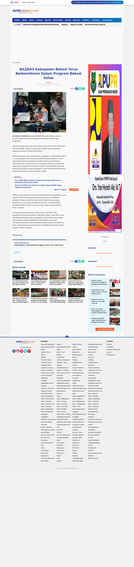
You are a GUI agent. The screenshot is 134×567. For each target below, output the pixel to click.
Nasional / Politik (93, 386)
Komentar (19, 89)
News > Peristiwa (93, 401)
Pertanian (44, 424)
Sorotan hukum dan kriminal (64, 435)
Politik (90, 424)
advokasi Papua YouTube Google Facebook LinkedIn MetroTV (96, 453)
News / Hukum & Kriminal (49, 399)
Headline (85, 20)
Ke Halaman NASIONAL (104, 266)
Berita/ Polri (92, 352)
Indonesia (96, 20)
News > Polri (76, 406)
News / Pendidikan (94, 399)
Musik (74, 383)
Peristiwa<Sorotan (78, 422)
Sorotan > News (77, 432)
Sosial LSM (75, 443)
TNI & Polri (60, 445)
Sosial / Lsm (76, 440)
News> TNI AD (61, 411)
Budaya (39, 20)
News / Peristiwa (46, 401)
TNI (42, 445)
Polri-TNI (59, 430)
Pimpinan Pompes (78, 424)
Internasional (107, 20)
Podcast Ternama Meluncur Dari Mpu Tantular (98, 301)
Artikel (74, 347)
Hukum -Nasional (78, 367)
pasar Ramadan (93, 458)
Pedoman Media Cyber (114, 349)
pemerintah (44, 461)
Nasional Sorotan (46, 391)
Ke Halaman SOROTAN (104, 253)
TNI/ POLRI (44, 453)
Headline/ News (93, 362)
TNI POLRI (75, 448)
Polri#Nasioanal (93, 427)
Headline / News (46, 362)
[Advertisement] (67, 43)
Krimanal (75, 378)
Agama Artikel (77, 24)
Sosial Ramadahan (94, 443)
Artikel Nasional (93, 347)
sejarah (59, 461)
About (26, 354)
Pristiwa (75, 430)
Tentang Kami (38, 351)
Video (18, 24)
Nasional (92, 261)
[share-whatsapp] (83, 88)
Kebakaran (44, 378)
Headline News (77, 362)
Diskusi (68, 20)
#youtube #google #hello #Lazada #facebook (41, 24)
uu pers (109, 352)
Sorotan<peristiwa (62, 437)
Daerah (48, 20)
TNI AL (43, 448)
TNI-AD (74, 450)
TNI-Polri (91, 450)
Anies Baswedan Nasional (95, 24)
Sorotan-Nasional (78, 435)
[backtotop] (67, 337)
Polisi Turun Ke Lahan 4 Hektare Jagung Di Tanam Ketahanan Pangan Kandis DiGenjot (98, 2)
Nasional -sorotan (78, 386)
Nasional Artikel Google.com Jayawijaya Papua (80, 388)
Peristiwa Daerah (62, 419)
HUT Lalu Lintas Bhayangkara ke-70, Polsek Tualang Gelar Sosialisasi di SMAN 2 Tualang (98, 311)
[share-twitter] (80, 88)
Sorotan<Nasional (93, 435)
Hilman (74, 365)
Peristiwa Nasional (78, 419)
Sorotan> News (77, 437)
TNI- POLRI (60, 450)
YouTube (30, 354)
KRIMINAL (91, 375)
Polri (58, 427)
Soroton (90, 437)
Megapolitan (76, 380)
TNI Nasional (61, 448)
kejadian (91, 456)
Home (16, 2)
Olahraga (75, 411)
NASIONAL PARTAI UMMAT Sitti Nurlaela (96, 383)
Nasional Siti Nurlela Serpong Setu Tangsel (96, 388)
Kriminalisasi (92, 378)
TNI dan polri (92, 448)
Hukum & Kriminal (47, 367)
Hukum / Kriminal (93, 367)
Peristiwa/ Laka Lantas (64, 422)
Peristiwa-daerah (46, 422)
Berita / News (92, 349)
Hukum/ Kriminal (46, 375)
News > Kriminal (62, 404)
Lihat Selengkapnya (104, 329)
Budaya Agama (77, 355)
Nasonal (59, 393)
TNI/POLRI (60, 453)
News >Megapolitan (47, 409)
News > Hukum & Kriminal (49, 404)
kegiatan (75, 456)
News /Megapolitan (78, 401)
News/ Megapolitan (78, 409)
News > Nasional (93, 404)
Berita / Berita (76, 349)
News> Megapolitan (47, 411)
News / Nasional (77, 399)
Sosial (58, 440)
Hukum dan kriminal (63, 373)
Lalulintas (44, 380)
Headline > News (62, 362)
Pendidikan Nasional (63, 417)
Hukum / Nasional (46, 370)
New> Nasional (93, 393)
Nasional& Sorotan (78, 391)
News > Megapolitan (78, 404)
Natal (74, 393)
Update (74, 189)
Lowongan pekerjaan (63, 380)
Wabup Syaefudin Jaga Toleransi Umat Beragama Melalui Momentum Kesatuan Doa (99, 320)
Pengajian (75, 417)
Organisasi (44, 414)
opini (58, 458)
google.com (45, 456)
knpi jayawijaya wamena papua (49, 458)
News (58, 396)
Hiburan (59, 365)
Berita (24, 20)
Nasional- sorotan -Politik (96, 391)
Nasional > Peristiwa (47, 388)
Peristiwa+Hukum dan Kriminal (96, 419)
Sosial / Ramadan (93, 440)
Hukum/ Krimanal (94, 373)
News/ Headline (62, 409)
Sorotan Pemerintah (94, 432)
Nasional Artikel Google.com (64, 388)
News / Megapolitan (78, 396)
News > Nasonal (46, 406)
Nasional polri (61, 391)
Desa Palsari (58, 20)
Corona (90, 355)
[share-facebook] (76, 88)
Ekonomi (76, 20)
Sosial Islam (60, 443)
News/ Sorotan (93, 409)
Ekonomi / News (46, 360)
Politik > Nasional (46, 427)
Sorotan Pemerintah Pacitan (49, 435)
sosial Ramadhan (77, 461)
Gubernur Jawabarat (63, 360)
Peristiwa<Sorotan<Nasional (96, 422)
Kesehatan (60, 378)
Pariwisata (91, 414)
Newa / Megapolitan (47, 396)
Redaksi (109, 344)
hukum (59, 456)
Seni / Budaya (45, 432)
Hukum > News (77, 370)
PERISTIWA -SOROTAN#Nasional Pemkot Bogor (64, 414)
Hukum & (91, 365)
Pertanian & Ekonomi (63, 424)
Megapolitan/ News (63, 383)
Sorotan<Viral (45, 437)
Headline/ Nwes (46, 365)
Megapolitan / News (94, 380)
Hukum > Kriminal (62, 370)
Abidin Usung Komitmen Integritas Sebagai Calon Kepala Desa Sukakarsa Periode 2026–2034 (99, 282)
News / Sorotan (61, 401)
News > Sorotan (93, 406)
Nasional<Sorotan (46, 393)
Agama (65, 24)
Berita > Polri (61, 352)
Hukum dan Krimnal (47, 373)
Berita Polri (75, 352)
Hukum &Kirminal (62, 367)
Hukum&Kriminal (78, 373)
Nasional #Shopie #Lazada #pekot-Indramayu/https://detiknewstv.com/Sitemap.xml (64, 386)
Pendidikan (44, 417)
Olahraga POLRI (93, 411)
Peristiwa (91, 417)
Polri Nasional (76, 427)
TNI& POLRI (44, 450)
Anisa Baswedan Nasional (64, 347)
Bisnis (31, 20)
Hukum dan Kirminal (94, 370)
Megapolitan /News (47, 383)
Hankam (75, 360)
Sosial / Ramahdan (47, 443)
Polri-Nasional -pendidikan (49, 430)
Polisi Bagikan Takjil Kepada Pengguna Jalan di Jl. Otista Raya (38, 245)
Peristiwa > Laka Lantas (48, 419)
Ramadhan (91, 430)
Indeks (17, 20)
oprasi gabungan (77, 458)
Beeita (43, 349)
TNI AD (90, 445)
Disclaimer (110, 347)
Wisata (74, 453)
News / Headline (93, 396)
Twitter (26, 354)
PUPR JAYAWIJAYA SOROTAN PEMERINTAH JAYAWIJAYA (80, 414)
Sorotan (92, 248)
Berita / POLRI (45, 352)
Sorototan (44, 440)
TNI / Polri (75, 445)
